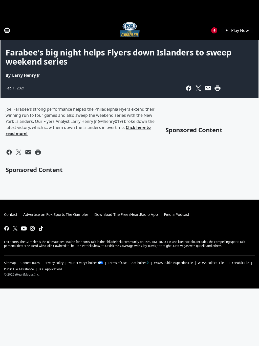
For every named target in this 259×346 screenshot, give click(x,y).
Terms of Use (117, 263)
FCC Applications (50, 269)
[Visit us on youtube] (24, 228)
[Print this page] (217, 88)
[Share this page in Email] (207, 88)
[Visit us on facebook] (7, 228)
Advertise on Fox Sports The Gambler (55, 214)
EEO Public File (239, 263)
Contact (10, 214)
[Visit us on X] (15, 228)
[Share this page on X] (198, 88)
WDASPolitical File (211, 263)
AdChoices (139, 263)
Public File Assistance (19, 269)
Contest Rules (30, 263)
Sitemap (10, 263)
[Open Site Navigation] (7, 30)
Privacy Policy (54, 263)
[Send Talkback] (214, 30)
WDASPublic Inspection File (173, 263)
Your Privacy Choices (82, 263)
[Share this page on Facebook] (188, 88)
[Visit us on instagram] (32, 228)
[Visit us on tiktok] (41, 228)
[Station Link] (130, 30)
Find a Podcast (176, 214)
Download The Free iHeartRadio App (126, 214)
